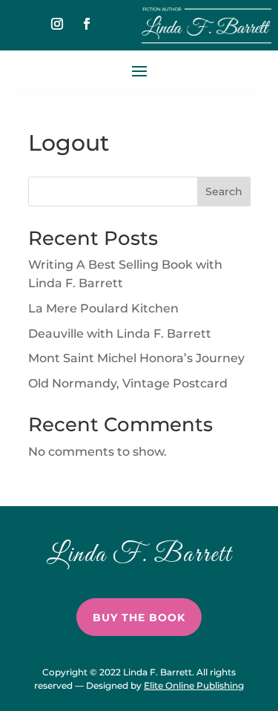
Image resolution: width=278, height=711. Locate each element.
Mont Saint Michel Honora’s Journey (136, 358)
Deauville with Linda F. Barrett (119, 334)
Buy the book (139, 617)
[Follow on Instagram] (57, 24)
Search (223, 191)
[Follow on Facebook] (87, 24)
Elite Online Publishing (194, 685)
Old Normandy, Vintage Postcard (128, 383)
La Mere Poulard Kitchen (103, 308)
